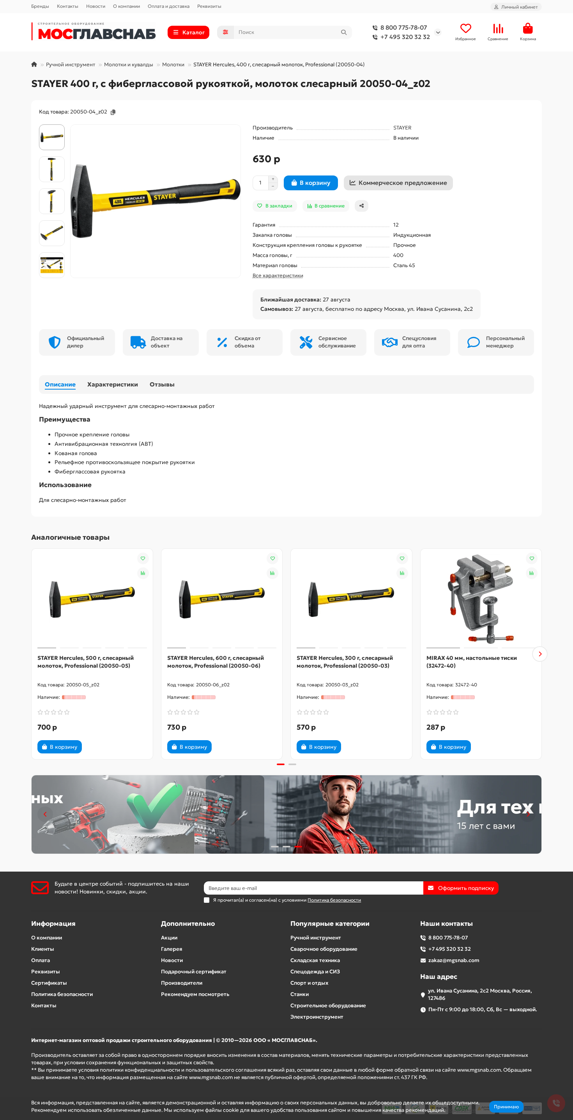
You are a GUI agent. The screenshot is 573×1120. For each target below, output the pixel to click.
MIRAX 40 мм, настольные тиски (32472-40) (471, 661)
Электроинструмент (316, 1017)
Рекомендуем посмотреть (195, 994)
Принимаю (506, 1106)
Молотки (173, 64)
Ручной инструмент (70, 64)
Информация (53, 924)
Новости (95, 6)
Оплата (40, 960)
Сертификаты (49, 983)
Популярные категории (330, 924)
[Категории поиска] (225, 32)
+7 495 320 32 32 (405, 37)
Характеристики (112, 384)
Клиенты (42, 949)
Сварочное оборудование (323, 949)
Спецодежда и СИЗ (315, 971)
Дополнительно (188, 924)
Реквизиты (209, 6)
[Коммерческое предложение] (95, 746)
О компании (126, 6)
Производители (181, 983)
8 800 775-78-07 (403, 27)
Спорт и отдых (309, 983)
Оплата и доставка (168, 6)
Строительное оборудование (328, 1005)
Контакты (67, 6)
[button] (33, 654)
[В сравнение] (143, 573)
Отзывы (162, 384)
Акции (169, 937)
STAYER (402, 127)
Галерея (171, 949)
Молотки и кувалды (128, 64)
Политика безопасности (62, 994)
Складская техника (315, 960)
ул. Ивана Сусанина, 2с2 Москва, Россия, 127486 (480, 994)
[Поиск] (344, 32)
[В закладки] (143, 558)
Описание (60, 384)
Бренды (40, 6)
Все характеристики (278, 275)
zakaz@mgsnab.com (453, 960)
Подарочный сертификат (193, 971)
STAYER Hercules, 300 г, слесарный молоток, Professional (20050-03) (345, 661)
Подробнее (461, 1110)
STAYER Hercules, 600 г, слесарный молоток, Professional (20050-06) (215, 661)
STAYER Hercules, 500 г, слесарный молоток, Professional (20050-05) (85, 661)
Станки (299, 994)
